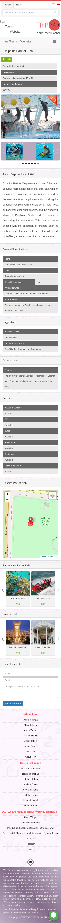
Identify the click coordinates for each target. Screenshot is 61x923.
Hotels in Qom (31, 795)
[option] (43, 589)
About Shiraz (30, 735)
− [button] (7, 499)
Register (30, 844)
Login (30, 849)
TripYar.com (52, 556)
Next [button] (2, 589)
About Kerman (31, 720)
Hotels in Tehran (30, 779)
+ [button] (7, 494)
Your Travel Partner (48, 33)
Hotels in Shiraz (30, 784)
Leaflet (43, 556)
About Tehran (30, 730)
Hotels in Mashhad (30, 768)
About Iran (30, 714)
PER (54, 4)
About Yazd (30, 751)
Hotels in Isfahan (30, 774)
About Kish (30, 757)
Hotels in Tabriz (30, 789)
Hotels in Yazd (30, 800)
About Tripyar (30, 817)
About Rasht (30, 746)
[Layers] (52, 495)
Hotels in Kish (30, 805)
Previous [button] (58, 589)
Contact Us (30, 838)
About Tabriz (30, 741)
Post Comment (13, 703)
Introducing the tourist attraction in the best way (30, 828)
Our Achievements (31, 822)
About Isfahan (30, 725)
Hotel (18, 5)
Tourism (7, 5)
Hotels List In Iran (30, 762)
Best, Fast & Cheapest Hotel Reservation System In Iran (30, 833)
